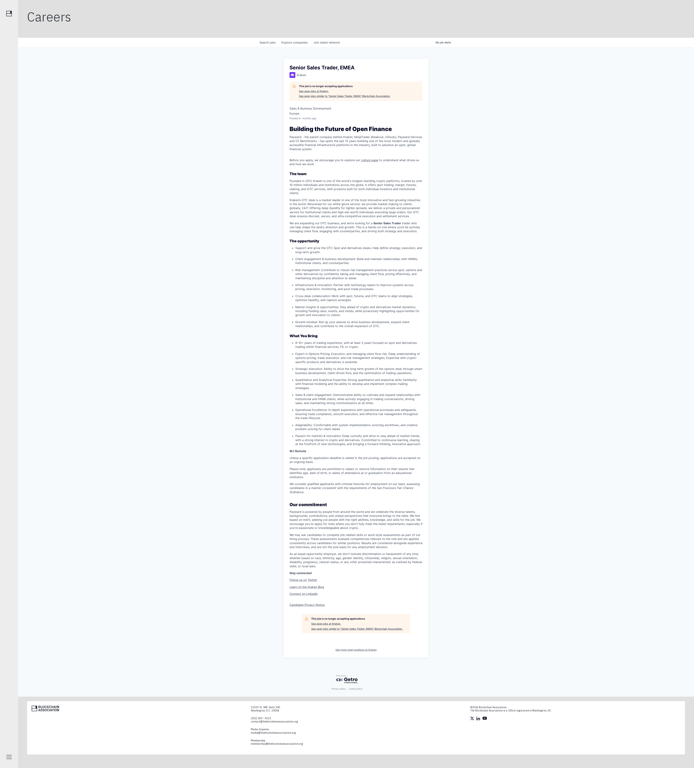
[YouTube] (485, 719)
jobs (268, 42)
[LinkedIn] (478, 719)
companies (294, 42)
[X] (472, 719)
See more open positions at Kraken (356, 649)
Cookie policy (356, 688)
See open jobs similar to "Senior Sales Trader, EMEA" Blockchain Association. (344, 96)
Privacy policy (338, 688)
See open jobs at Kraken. (314, 91)
